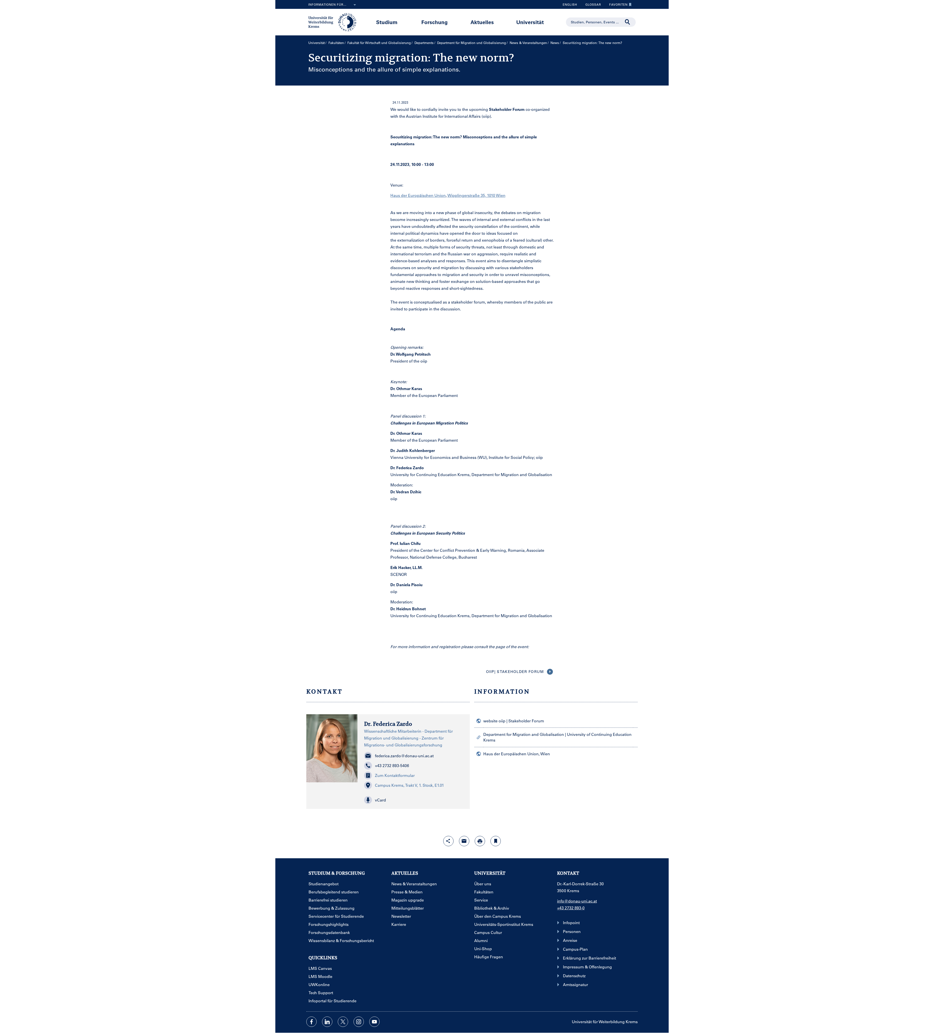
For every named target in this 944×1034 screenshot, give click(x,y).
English (570, 4)
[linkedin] (327, 1022)
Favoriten (616, 5)
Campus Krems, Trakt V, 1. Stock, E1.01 (409, 785)
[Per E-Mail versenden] (464, 841)
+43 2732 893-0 (571, 907)
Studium (387, 22)
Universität (530, 22)
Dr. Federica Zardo (388, 723)
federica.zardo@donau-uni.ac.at (404, 755)
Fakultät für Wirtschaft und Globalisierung (379, 43)
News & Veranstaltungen (528, 43)
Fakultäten (336, 43)
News (554, 43)
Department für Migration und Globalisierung (471, 43)
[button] (413, 800)
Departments (424, 43)
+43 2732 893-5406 (392, 765)
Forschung (434, 22)
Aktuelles (482, 22)
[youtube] (374, 1022)
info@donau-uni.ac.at (577, 900)
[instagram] (359, 1022)
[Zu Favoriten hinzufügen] (495, 841)
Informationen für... (327, 4)
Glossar (591, 5)
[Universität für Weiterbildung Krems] (334, 21)
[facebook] (311, 1022)
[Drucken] (480, 841)
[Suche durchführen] (627, 22)
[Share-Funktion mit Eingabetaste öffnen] (448, 841)
